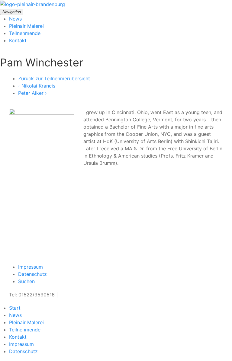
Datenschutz (32, 274)
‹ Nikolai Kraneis (36, 86)
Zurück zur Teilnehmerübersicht (54, 78)
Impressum (30, 267)
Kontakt (18, 40)
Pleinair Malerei (26, 26)
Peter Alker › (32, 93)
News (15, 19)
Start (15, 308)
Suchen (26, 281)
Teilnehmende (24, 33)
